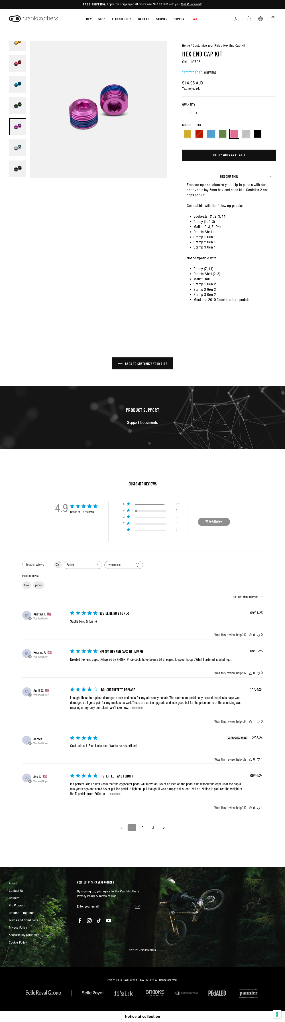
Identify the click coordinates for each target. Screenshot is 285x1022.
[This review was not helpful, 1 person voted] (258, 759)
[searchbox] (37, 564)
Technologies (122, 18)
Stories (161, 18)
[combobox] (83, 565)
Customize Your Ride (206, 45)
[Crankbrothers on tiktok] (99, 920)
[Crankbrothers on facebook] (79, 920)
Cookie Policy (18, 942)
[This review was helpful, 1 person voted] (250, 721)
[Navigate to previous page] (121, 827)
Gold (187, 133)
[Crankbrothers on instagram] (89, 920)
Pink (234, 133)
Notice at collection (142, 1016)
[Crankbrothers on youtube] (108, 920)
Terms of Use (107, 896)
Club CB (144, 18)
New (89, 18)
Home (186, 45)
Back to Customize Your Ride (145, 363)
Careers (14, 898)
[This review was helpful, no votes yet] (250, 635)
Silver (245, 133)
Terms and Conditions (23, 920)
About (13, 883)
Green (222, 133)
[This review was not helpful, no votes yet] (258, 635)
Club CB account (191, 4)
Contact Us (16, 890)
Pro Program (17, 905)
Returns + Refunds (21, 913)
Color (191, 125)
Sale (196, 18)
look (26, 585)
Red (199, 133)
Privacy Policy (18, 927)
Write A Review (214, 521)
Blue (210, 133)
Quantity (188, 104)
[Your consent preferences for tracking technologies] (277, 1014)
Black (257, 133)
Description (229, 176)
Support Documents (142, 422)
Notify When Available (229, 154)
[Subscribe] (137, 906)
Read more (137, 707)
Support (180, 18)
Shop (101, 18)
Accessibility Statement (24, 935)
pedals (39, 585)
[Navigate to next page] (164, 827)
